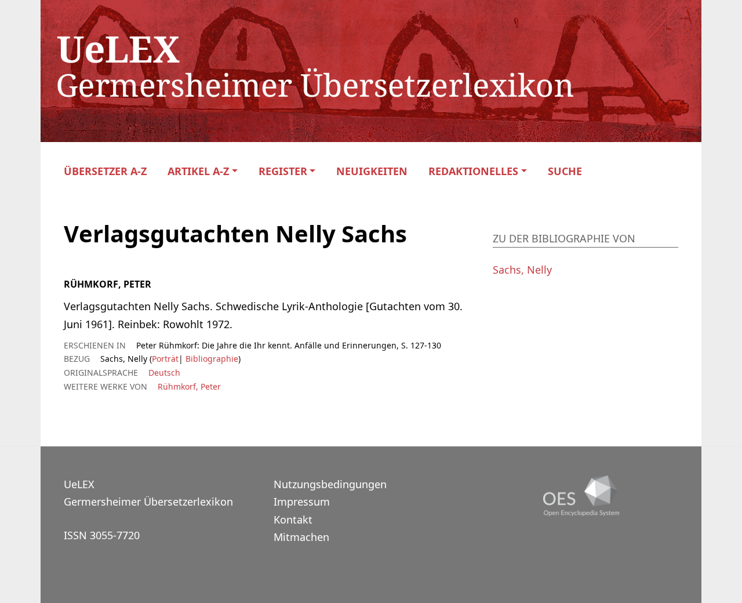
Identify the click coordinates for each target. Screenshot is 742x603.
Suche (565, 171)
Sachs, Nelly (522, 270)
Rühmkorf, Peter (189, 386)
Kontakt (293, 519)
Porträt (165, 358)
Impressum (302, 501)
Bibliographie (210, 358)
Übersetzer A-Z (105, 171)
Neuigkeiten (372, 171)
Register (283, 171)
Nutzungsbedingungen (330, 484)
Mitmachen (301, 537)
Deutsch (164, 372)
